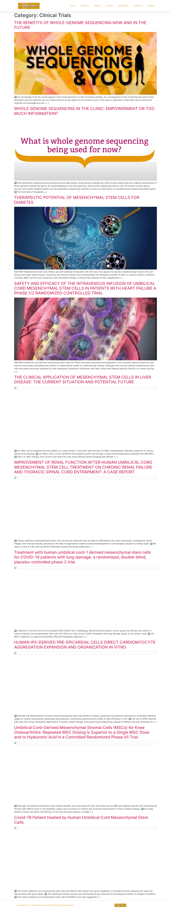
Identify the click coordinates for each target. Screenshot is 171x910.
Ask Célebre (123, 6)
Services (109, 6)
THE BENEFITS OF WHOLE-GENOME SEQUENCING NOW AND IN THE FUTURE (80, 25)
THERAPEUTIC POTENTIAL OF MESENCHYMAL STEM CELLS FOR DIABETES (76, 200)
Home (73, 6)
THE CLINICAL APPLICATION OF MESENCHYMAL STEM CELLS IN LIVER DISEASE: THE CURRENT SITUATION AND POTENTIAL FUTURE (82, 379)
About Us (85, 6)
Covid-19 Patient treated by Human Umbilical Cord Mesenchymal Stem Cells (81, 820)
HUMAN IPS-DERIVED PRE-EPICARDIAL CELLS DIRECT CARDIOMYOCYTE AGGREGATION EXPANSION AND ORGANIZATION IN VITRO (84, 644)
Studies (151, 6)
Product (97, 6)
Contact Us (138, 6)
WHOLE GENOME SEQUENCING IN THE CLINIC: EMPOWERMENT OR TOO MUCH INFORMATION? (84, 111)
